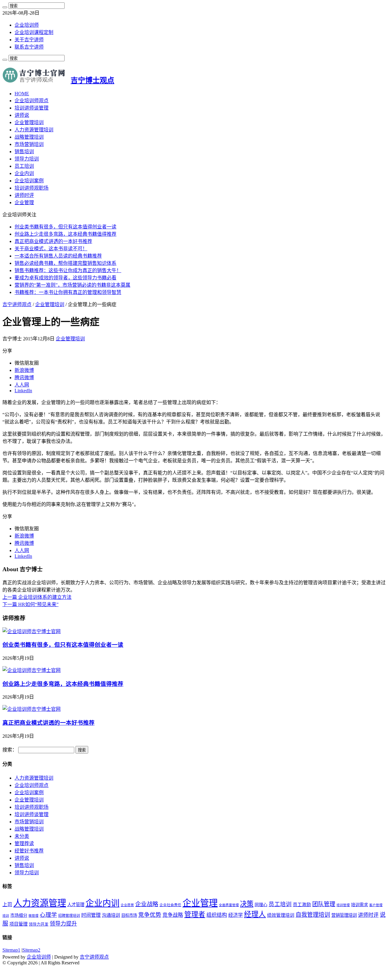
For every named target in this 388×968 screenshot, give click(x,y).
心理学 (48, 915)
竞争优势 (149, 915)
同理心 (261, 904)
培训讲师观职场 (31, 188)
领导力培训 (27, 158)
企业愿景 (127, 905)
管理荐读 (24, 843)
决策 (246, 904)
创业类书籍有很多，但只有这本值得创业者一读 (65, 226)
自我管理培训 (313, 915)
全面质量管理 (229, 905)
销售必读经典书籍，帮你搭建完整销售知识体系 (65, 263)
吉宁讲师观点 (17, 304)
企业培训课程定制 (34, 32)
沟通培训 (111, 915)
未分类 (22, 836)
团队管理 (323, 904)
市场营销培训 (29, 144)
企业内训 (24, 173)
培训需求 (359, 904)
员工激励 (302, 904)
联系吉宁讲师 (29, 46)
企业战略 (146, 904)
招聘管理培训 (69, 915)
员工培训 (24, 166)
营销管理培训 (344, 915)
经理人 (255, 914)
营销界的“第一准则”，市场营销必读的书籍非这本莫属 (72, 285)
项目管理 (18, 923)
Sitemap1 (11, 950)
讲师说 (22, 115)
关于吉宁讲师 (29, 39)
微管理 (33, 915)
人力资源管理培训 (34, 129)
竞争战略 (172, 915)
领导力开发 (38, 924)
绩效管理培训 (280, 915)
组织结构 (216, 915)
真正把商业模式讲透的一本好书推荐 (53, 241)
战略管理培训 (29, 137)
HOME (22, 93)
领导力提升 (63, 924)
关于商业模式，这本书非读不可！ (51, 248)
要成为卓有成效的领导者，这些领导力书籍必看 (65, 277)
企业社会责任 (170, 905)
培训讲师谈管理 (31, 107)
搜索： (9, 749)
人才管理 (75, 904)
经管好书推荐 (29, 850)
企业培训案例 (29, 180)
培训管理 (343, 905)
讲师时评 (24, 195)
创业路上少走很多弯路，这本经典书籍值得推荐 (65, 234)
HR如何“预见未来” (30, 604)
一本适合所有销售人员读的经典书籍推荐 (58, 255)
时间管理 (91, 915)
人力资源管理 (39, 903)
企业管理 (24, 202)
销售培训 (24, 151)
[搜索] (4, 7)
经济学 (235, 915)
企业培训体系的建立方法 (37, 597)
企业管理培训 (29, 122)
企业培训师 (27, 25)
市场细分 (18, 915)
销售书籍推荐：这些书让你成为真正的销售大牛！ (68, 270)
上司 (7, 904)
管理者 (194, 914)
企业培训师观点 (31, 100)
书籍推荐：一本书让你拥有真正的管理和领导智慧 (68, 292)
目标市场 (129, 915)
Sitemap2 (31, 950)
